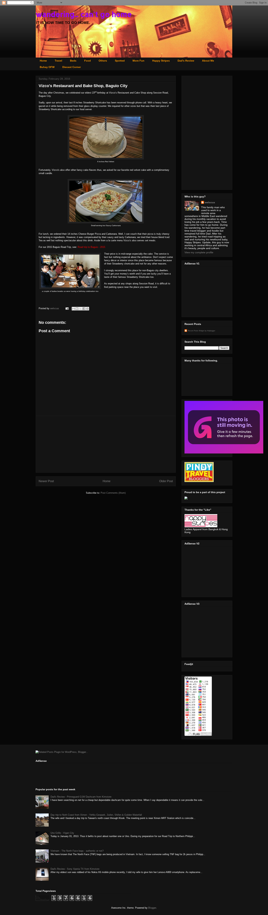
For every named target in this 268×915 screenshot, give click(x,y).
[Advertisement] (106, 444)
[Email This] (73, 308)
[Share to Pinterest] (87, 308)
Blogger (152, 907)
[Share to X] (80, 308)
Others (103, 60)
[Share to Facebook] (84, 308)
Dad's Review (186, 60)
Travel (58, 60)
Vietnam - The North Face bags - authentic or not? (77, 850)
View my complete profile (199, 252)
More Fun (138, 60)
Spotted (120, 60)
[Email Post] (66, 308)
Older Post (166, 481)
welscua (54, 308)
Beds (73, 60)
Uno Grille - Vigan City (62, 833)
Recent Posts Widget (196, 331)
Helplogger (211, 331)
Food (87, 60)
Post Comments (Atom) (113, 492)
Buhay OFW (47, 67)
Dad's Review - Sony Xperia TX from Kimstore (75, 869)
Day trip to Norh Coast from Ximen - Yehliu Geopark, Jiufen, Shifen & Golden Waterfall (96, 814)
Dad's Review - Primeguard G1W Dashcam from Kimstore (81, 796)
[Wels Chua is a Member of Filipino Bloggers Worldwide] (224, 452)
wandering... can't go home (84, 14)
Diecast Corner (71, 67)
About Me (208, 60)
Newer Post (46, 481)
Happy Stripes (161, 60)
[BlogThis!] (77, 308)
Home (43, 60)
